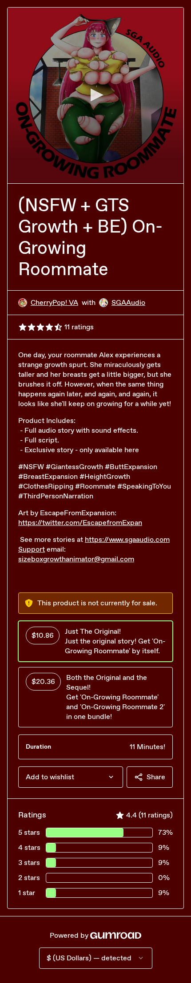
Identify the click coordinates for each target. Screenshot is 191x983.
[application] (95, 95)
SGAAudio (128, 302)
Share (156, 777)
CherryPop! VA (54, 302)
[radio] (95, 641)
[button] (95, 95)
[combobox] (70, 777)
